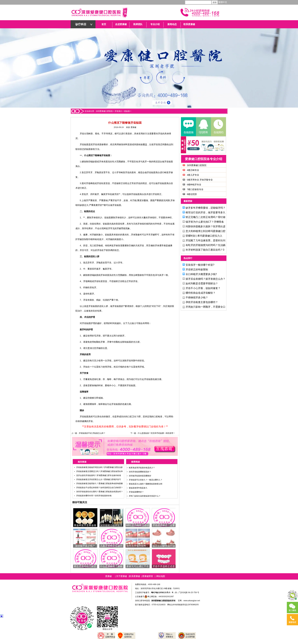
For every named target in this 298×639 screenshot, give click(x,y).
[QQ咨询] (203, 126)
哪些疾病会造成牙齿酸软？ (200, 293)
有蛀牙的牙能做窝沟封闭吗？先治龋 (205, 245)
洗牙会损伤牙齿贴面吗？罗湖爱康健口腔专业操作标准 (98, 475)
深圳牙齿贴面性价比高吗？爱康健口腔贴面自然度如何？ (99, 492)
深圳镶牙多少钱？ (85, 545)
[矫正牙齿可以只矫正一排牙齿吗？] (85, 558)
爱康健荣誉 (147, 576)
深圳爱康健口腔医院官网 (99, 12)
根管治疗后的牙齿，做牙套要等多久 (205, 212)
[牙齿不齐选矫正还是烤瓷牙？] (164, 558)
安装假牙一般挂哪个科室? (200, 265)
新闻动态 (172, 24)
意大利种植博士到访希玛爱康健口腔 (205, 231)
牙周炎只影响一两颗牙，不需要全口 (205, 307)
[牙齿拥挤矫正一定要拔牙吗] (164, 517)
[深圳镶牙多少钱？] (85, 538)
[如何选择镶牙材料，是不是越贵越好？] (138, 538)
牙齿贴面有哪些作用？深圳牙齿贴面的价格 (94, 496)
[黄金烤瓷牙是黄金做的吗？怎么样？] (85, 517)
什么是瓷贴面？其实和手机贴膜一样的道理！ (156, 433)
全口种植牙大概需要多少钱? (201, 274)
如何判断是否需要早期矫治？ (202, 283)
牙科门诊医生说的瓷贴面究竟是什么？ (144, 496)
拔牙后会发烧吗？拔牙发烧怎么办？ (205, 279)
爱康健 (133, 127)
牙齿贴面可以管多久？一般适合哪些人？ (145, 480)
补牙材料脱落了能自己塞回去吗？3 (205, 249)
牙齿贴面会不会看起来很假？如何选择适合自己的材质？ (99, 487)
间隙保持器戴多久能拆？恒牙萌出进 (205, 226)
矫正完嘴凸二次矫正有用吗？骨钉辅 (205, 217)
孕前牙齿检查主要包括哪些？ (202, 302)
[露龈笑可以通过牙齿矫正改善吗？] (138, 558)
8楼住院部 (192, 194)
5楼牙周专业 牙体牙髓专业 (200, 179)
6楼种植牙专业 (194, 184)
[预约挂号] (218, 126)
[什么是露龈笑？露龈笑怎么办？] (111, 558)
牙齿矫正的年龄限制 (197, 269)
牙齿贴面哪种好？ (136, 492)
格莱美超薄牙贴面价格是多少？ (142, 468)
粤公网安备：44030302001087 (160, 596)
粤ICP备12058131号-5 (160, 592)
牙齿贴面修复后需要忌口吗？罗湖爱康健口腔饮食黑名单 (99, 471)
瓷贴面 (127, 111)
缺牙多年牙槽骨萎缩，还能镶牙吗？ (205, 207)
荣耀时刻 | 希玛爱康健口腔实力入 (204, 235)
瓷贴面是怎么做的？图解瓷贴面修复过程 (145, 484)
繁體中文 (222, 2)
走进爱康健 (121, 24)
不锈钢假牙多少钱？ (197, 297)
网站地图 (160, 576)
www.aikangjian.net (191, 601)
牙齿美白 (118, 111)
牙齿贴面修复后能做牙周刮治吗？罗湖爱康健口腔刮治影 (99, 467)
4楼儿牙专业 (193, 175)
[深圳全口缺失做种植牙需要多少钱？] (164, 538)
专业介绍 (155, 24)
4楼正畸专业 (193, 170)
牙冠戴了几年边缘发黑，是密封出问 (205, 240)
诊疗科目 (80, 24)
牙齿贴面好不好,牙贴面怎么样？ (92, 433)
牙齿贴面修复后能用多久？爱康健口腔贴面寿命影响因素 (99, 483)
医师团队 (138, 24)
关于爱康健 (121, 576)
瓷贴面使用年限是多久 (138, 488)
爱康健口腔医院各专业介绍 (203, 159)
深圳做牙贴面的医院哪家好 (140, 476)
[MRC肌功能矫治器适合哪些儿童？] (138, 517)
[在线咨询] (188, 126)
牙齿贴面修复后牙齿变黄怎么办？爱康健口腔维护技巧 (98, 479)
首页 (104, 24)
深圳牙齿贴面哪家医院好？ (140, 472)
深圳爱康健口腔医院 (104, 111)
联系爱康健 (189, 24)
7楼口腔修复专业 (195, 189)
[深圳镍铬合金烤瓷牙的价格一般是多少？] (111, 517)
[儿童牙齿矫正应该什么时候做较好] (111, 538)
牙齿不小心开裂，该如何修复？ (203, 288)
